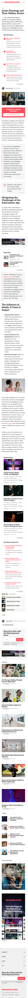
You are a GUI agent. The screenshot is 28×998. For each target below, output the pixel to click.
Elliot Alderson (6, 874)
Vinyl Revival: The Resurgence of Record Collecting (16, 819)
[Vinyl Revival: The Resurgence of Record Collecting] (4, 819)
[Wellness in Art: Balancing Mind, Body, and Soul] (4, 835)
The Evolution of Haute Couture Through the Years (13, 525)
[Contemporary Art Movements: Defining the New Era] (13, 720)
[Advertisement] (13, 916)
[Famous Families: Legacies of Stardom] (13, 695)
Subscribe (19, 639)
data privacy (9, 277)
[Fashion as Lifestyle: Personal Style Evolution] (4, 844)
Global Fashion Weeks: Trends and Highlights (11, 473)
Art (3, 8)
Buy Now (17, 994)
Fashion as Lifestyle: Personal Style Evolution (17, 843)
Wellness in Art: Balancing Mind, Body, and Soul (17, 835)
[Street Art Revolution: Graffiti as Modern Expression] (13, 770)
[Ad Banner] (13, 242)
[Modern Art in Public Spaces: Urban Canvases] (4, 827)
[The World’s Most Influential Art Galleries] (13, 745)
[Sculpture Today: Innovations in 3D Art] (13, 795)
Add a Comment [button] (9, 625)
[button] (3, 2)
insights (10, 423)
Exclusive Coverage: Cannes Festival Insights (13, 499)
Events (3, 961)
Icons (4, 615)
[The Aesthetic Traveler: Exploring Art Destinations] (4, 852)
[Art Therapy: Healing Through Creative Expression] (13, 670)
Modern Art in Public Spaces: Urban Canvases (17, 827)
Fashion (4, 956)
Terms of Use (14, 644)
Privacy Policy (6, 644)
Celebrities (6, 882)
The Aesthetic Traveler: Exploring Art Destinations (17, 852)
